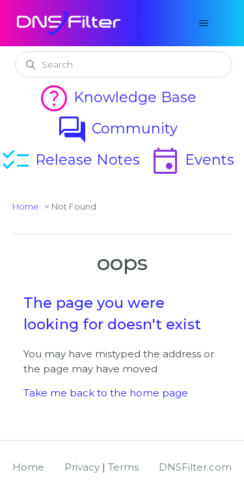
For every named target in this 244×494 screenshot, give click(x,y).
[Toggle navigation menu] (204, 23)
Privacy (82, 467)
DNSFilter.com (195, 467)
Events (192, 160)
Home (25, 206)
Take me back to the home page (105, 393)
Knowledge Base (117, 97)
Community (117, 128)
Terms (123, 467)
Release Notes (70, 160)
